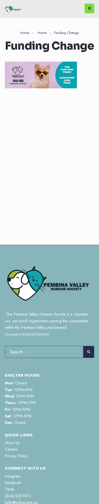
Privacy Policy (16, 456)
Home (24, 32)
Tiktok (9, 489)
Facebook (13, 482)
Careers (11, 449)
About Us (12, 443)
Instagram (12, 476)
